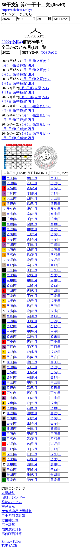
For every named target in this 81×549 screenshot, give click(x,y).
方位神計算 (10, 520)
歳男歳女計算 (12, 529)
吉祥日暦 (8, 506)
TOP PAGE (49, 52)
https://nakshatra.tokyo (17, 10)
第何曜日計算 (12, 534)
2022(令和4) (12, 42)
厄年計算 (8, 525)
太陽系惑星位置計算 (17, 511)
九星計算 (8, 493)
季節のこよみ (12, 502)
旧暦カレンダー (13, 497)
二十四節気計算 (13, 516)
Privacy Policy (11, 541)
